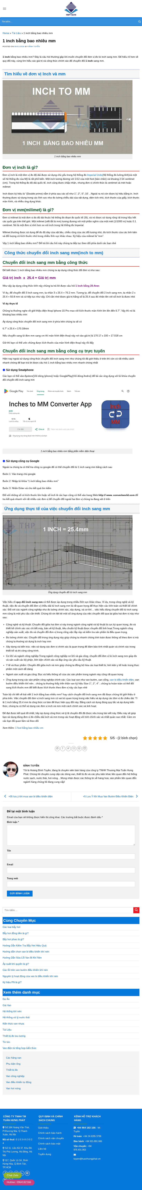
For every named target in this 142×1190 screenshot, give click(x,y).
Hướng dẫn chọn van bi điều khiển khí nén (26, 951)
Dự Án (6, 999)
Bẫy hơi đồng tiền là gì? (16, 933)
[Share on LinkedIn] (84, 748)
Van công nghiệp (15, 1076)
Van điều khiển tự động (18, 1082)
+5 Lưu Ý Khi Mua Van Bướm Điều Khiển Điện (108, 796)
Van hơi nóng (13, 1088)
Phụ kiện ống (13, 1063)
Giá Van (7, 1005)
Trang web (12, 878)
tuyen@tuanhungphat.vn (87, 1158)
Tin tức (6, 1042)
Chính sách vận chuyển (51, 1138)
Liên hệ (42, 1148)
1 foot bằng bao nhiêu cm (29, 727)
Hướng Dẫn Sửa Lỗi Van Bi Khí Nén (22, 957)
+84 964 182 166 (86, 1127)
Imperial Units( (95, 175)
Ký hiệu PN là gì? (12, 982)
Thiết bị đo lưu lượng (14, 1035)
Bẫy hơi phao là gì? (13, 939)
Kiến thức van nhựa (13, 1023)
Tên (9, 851)
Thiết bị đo (12, 1069)
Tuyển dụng (44, 1154)
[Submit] (139, 21)
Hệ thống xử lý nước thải (16, 1017)
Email (10, 864)
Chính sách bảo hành (50, 1132)
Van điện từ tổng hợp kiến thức (19, 1048)
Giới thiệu (43, 1127)
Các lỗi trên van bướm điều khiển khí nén (25, 970)
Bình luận (13, 822)
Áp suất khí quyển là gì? (16, 963)
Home (6, 33)
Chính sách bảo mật (49, 1143)
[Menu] (4, 9)
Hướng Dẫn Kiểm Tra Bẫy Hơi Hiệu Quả (24, 945)
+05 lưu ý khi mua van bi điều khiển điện (30, 796)
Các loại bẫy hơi (11, 927)
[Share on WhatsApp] (57, 748)
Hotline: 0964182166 (19, 1182)
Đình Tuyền (34, 46)
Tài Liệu (7, 1029)
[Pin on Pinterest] (79, 748)
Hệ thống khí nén (12, 1011)
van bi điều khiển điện (122, 679)
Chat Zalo (12, 1175)
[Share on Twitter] (68, 748)
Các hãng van (13, 1057)
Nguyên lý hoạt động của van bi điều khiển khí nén (30, 976)
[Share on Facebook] (62, 748)
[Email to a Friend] (73, 748)
